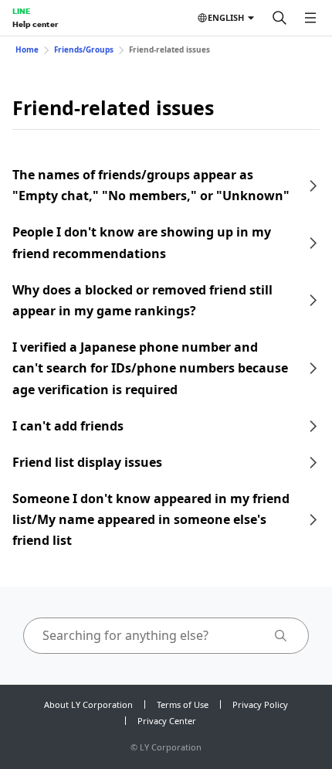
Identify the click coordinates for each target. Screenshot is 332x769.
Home (27, 49)
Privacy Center (166, 720)
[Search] (279, 17)
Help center (35, 24)
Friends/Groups (83, 49)
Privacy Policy (260, 704)
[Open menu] (310, 17)
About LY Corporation (88, 704)
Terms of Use (182, 704)
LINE (21, 10)
